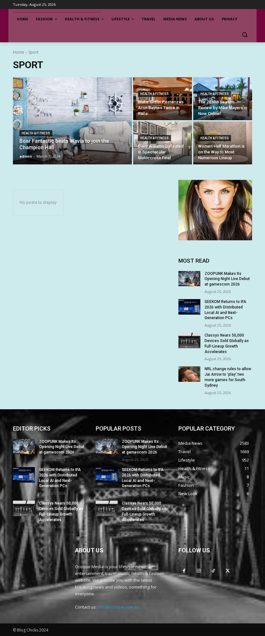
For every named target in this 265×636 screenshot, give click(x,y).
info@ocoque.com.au (118, 607)
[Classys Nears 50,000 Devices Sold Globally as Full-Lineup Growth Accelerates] (189, 340)
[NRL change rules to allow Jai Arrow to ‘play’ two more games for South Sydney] (189, 374)
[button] (244, 34)
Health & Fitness (36, 133)
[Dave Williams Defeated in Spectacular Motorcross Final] (162, 142)
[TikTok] (213, 570)
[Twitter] (227, 570)
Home (18, 52)
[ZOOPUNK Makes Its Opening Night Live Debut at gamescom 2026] (189, 279)
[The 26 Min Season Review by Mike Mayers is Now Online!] (222, 98)
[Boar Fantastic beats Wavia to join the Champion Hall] (72, 120)
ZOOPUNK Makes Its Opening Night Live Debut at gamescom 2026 (227, 279)
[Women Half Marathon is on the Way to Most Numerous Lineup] (222, 142)
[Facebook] (184, 570)
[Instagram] (198, 570)
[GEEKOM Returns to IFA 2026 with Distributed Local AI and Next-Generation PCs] (189, 307)
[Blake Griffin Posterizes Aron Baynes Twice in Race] (162, 98)
